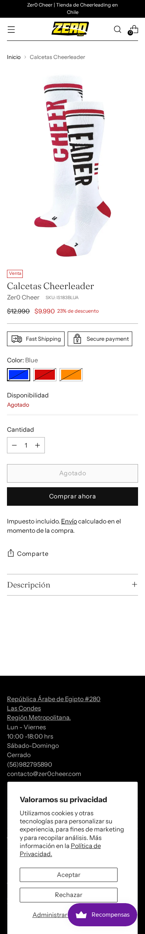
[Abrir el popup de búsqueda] (117, 29)
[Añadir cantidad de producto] (37, 445)
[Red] (44, 374)
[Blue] (18, 374)
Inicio (13, 57)
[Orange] (71, 374)
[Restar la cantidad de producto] (14, 445)
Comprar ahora (72, 496)
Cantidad (20, 429)
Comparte (32, 553)
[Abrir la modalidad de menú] (11, 29)
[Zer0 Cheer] (70, 29)
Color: (22, 360)
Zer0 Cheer (23, 297)
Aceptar (68, 874)
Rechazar (68, 895)
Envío (69, 521)
